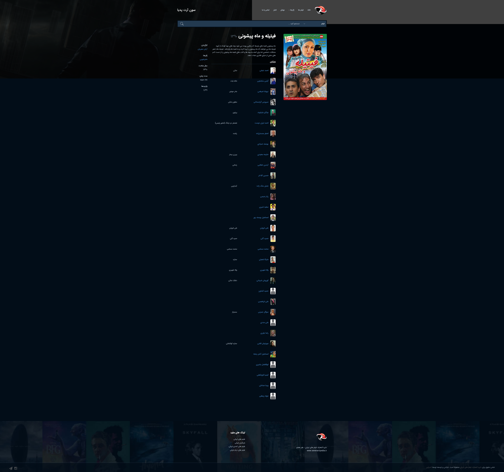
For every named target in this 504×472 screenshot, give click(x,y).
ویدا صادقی (263, 385)
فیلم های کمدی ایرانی (237, 446)
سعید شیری (263, 207)
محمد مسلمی (263, 249)
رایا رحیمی (264, 196)
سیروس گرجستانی (261, 102)
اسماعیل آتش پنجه (260, 354)
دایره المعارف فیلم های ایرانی (471, 467)
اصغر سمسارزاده (262, 133)
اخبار (275, 10)
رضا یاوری (264, 333)
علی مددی (264, 322)
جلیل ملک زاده (262, 186)
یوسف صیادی (262, 144)
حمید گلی (264, 238)
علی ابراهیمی (263, 301)
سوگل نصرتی (263, 312)
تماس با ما (265, 10)
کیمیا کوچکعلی (262, 375)
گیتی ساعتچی (262, 81)
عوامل (282, 10)
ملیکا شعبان (263, 259)
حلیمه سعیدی (262, 154)
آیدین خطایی (263, 165)
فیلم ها (301, 10)
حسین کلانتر (263, 175)
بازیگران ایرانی (240, 443)
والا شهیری (264, 270)
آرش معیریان (202, 49)
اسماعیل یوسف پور (260, 217)
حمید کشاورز (263, 291)
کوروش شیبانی (262, 280)
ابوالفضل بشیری (262, 364)
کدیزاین (429, 467)
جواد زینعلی (263, 396)
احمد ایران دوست (261, 123)
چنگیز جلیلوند (263, 112)
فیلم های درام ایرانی (237, 450)
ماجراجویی (203, 59)
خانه (309, 10)
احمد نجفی (263, 70)
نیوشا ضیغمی (263, 91)
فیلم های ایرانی (239, 439)
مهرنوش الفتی (262, 343)
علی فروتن (264, 228)
